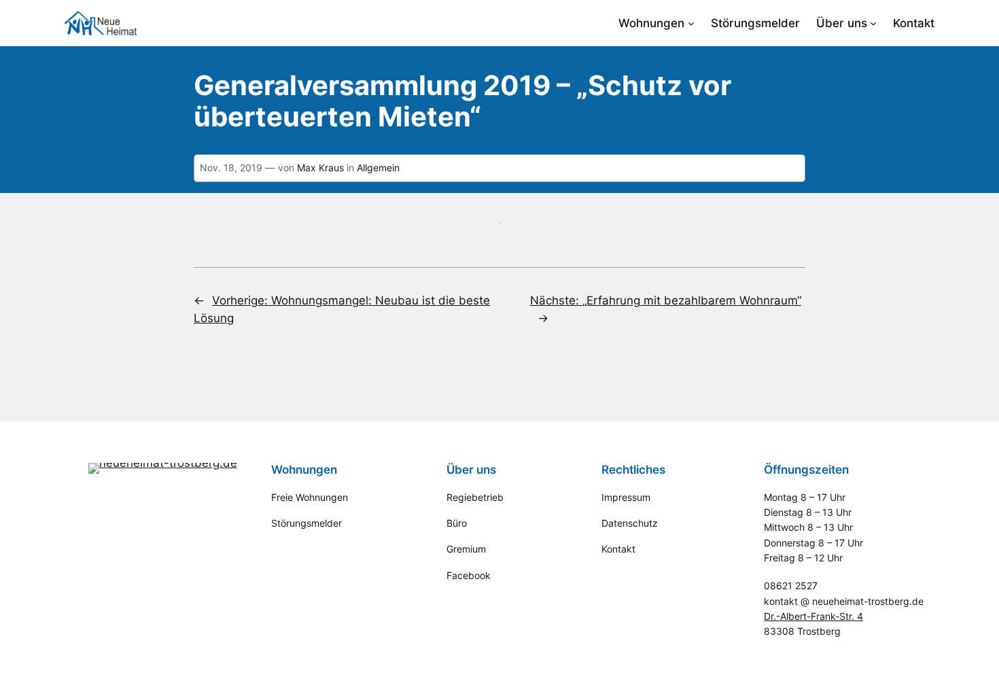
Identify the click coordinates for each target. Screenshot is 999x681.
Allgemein (378, 167)
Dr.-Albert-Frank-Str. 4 (813, 616)
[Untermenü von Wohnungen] (691, 23)
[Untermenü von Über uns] (873, 23)
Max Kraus (320, 167)
